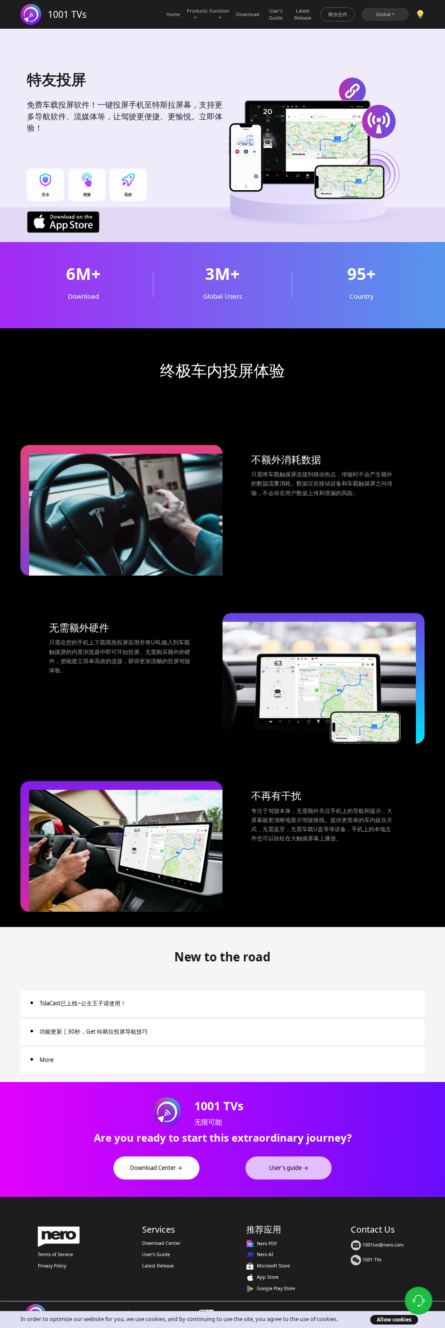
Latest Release (302, 14)
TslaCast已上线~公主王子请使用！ (83, 1003)
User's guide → (289, 1168)
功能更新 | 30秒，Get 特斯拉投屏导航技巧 (94, 1031)
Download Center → (156, 1168)
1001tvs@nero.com (382, 1245)
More (46, 1060)
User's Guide (275, 14)
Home (173, 14)
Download (247, 14)
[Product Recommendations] (420, 13)
